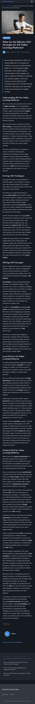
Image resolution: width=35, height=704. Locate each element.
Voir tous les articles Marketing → (13, 642)
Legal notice (5, 694)
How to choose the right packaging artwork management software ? (15, 668)
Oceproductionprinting (10, 689)
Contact (12, 694)
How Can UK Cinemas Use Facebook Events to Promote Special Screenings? (16, 663)
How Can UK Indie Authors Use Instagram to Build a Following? (17, 674)
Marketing (9, 6)
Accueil (3, 6)
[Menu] (31, 1)
